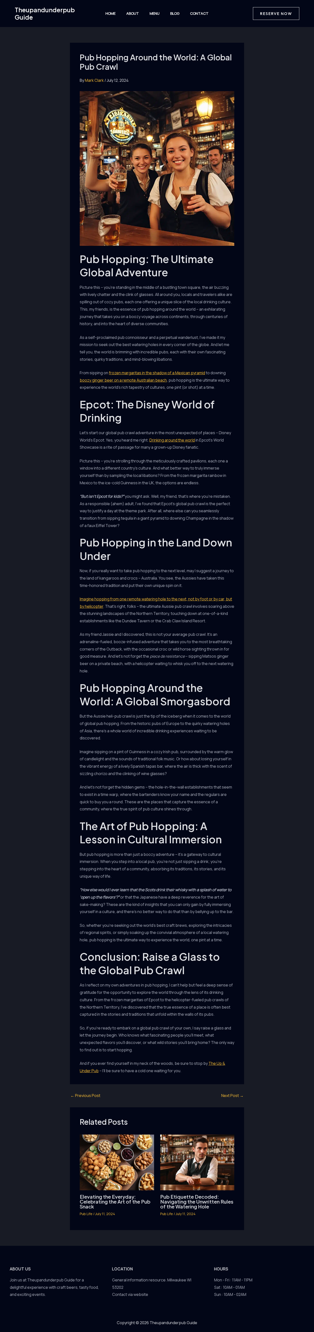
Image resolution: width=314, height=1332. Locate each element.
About (132, 13)
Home (110, 13)
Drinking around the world (172, 440)
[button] (276, 13)
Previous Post (85, 1095)
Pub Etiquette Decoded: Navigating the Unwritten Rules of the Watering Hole (196, 1201)
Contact (199, 13)
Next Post (232, 1095)
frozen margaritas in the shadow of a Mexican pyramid (157, 372)
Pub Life (86, 1213)
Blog (174, 13)
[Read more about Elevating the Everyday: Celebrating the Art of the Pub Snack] (117, 1162)
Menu (154, 13)
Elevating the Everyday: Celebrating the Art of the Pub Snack (115, 1201)
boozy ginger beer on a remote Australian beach (123, 380)
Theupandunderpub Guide (45, 13)
